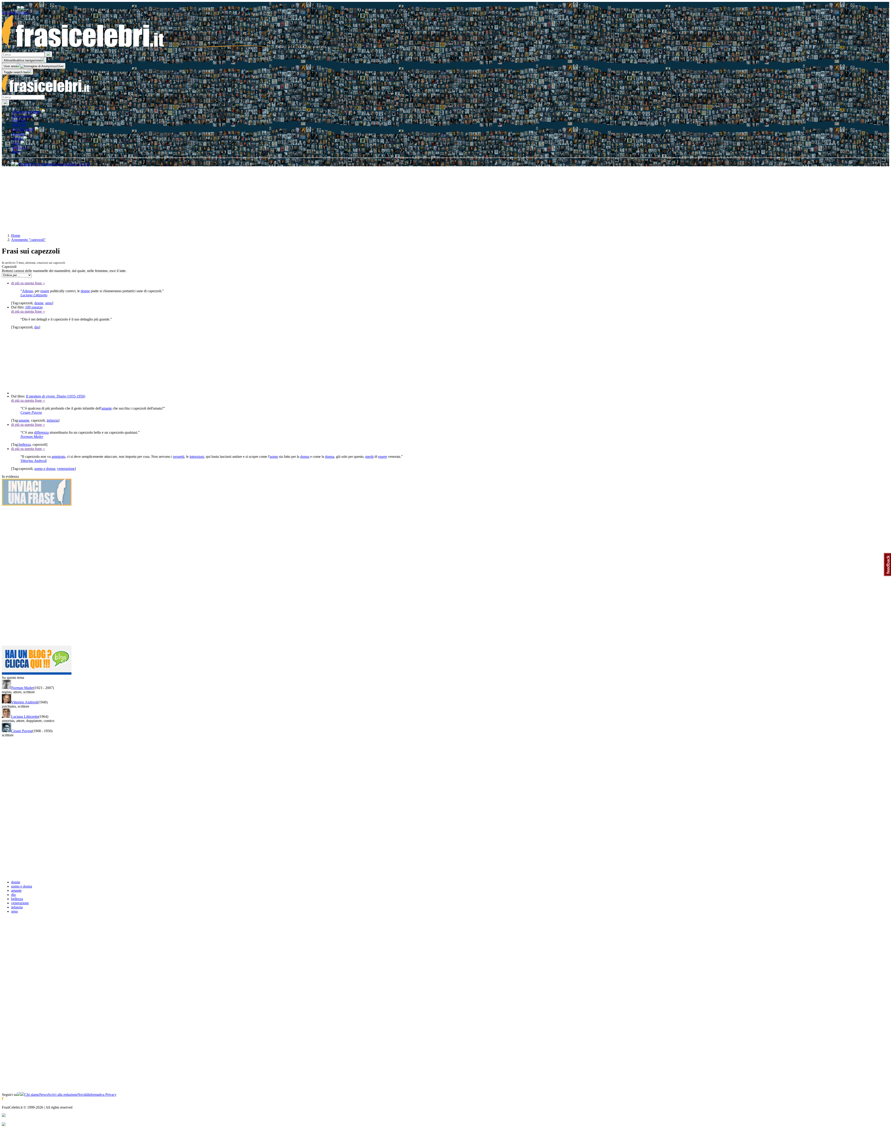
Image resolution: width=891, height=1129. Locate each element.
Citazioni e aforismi (27, 112)
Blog (15, 152)
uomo (274, 457)
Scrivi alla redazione (62, 1095)
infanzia (52, 420)
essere (44, 291)
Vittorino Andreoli (33, 461)
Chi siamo (31, 1095)
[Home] (164, 49)
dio (36, 327)
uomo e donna (44, 469)
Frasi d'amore (22, 116)
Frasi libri (19, 125)
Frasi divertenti (23, 129)
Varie (16, 143)
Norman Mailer (31, 437)
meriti (369, 457)
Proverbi (19, 134)
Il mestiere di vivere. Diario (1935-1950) (55, 396)
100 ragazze (34, 307)
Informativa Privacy (101, 1095)
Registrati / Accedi (15, 13)
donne (85, 291)
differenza (41, 432)
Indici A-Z (19, 147)
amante (106, 408)
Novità (82, 1095)
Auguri (17, 139)
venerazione (66, 469)
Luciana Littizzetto (33, 295)
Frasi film (19, 120)
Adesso (27, 291)
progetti (178, 457)
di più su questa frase (28, 283)
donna (304, 457)
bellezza (25, 444)
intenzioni (197, 457)
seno (48, 303)
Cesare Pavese (31, 412)
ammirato (58, 457)
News (43, 1095)
